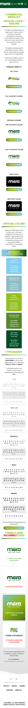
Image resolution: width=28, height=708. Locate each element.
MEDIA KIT (18, 690)
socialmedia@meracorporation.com (14, 661)
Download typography (14, 528)
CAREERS (22, 686)
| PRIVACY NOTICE (8, 705)
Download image (14, 86)
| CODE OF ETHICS (19, 705)
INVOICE (14, 686)
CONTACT (6, 686)
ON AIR (15, 4)
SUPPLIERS (9, 690)
